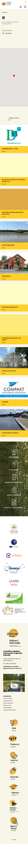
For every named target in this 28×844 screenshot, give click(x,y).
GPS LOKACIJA (8, 33)
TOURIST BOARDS (7, 707)
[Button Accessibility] (25, 9)
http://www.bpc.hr (7, 30)
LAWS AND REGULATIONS (9, 710)
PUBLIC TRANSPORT (8, 703)
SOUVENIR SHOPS (7, 700)
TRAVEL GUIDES (7, 705)
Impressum (14, 839)
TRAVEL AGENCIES (7, 698)
